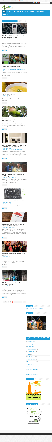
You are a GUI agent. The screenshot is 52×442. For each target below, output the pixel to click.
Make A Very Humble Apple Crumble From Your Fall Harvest (13, 119)
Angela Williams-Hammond (7, 121)
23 (9, 177)
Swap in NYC (13, 257)
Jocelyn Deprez (5, 95)
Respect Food (14, 96)
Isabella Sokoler (5, 285)
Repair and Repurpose (31, 361)
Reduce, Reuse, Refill (31, 359)
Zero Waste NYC (29, 11)
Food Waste (5, 69)
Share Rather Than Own (7, 257)
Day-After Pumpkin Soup (8, 94)
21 (10, 148)
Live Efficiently (30, 344)
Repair (14, 227)
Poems (15, 40)
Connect (5, 14)
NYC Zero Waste (19, 149)
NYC (3, 203)
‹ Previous (5, 301)
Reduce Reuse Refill (19, 40)
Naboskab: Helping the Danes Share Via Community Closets (13, 283)
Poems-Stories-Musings (31, 349)
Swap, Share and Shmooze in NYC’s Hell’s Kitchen (13, 254)
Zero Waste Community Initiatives (9, 21)
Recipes (28, 354)
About (9, 11)
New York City (10, 40)
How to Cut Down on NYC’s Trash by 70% (13, 201)
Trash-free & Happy (18, 11)
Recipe (11, 96)
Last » (24, 301)
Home (3, 2)
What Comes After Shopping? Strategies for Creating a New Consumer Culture (14, 146)
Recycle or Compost (31, 356)
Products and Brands (31, 351)
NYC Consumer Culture (12, 149)
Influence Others (30, 341)
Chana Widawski (5, 256)
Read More (4, 50)
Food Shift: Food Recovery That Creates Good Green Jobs (13, 175)
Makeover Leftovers (16, 69)
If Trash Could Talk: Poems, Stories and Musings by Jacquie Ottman (13, 36)
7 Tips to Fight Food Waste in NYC (11, 66)
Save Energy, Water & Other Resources (34, 366)
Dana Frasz (5, 177)
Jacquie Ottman (40, 11)
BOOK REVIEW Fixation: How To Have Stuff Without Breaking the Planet (13, 225)
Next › (21, 301)
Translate (21, 0)
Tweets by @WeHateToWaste (32, 374)
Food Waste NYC (10, 69)
